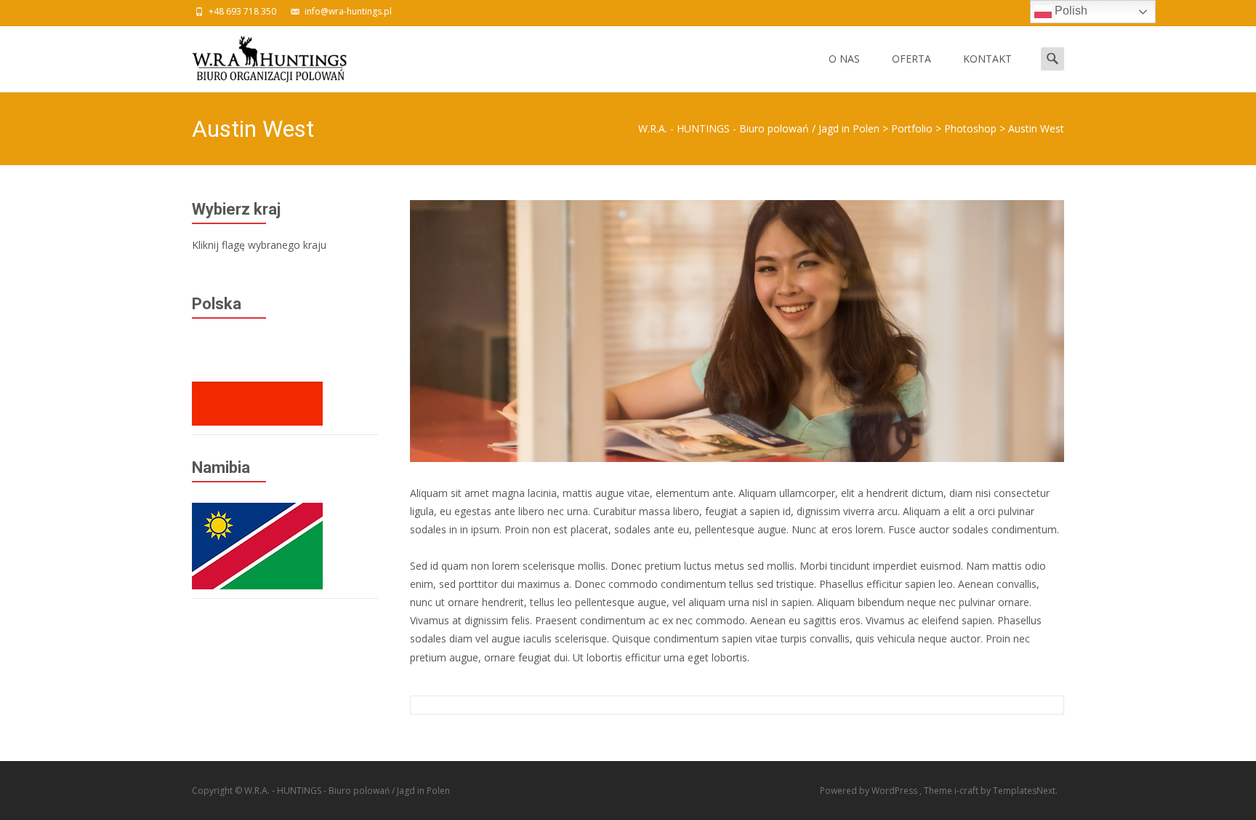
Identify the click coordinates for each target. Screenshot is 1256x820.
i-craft (967, 790)
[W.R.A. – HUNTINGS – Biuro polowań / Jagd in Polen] (258, 55)
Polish (1069, 10)
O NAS (844, 58)
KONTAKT (987, 58)
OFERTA (911, 58)
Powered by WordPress (869, 790)
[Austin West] (737, 331)
